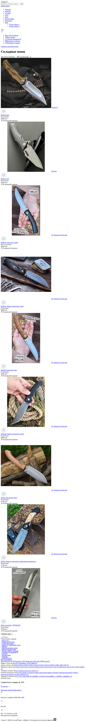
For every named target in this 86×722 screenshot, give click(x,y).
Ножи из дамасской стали (11, 645)
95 (67, 665)
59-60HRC (52, 676)
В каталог (4, 686)
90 (63, 665)
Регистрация (13, 35)
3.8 (36, 671)
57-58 (20, 676)
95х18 (17, 663)
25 (44, 667)
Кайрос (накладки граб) (9, 242)
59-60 (44, 676)
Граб (26, 672)
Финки (4, 646)
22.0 (33, 667)
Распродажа (6, 655)
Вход (7, 35)
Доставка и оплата (13, 43)
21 (24, 667)
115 (43, 665)
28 (62, 667)
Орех (19, 674)
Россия (46, 661)
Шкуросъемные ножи (10, 648)
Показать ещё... (7, 634)
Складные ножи (8, 643)
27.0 (57, 667)
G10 (20, 672)
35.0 (78, 667)
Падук (25, 674)
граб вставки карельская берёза (42, 672)
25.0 (48, 667)
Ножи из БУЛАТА (8, 642)
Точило (4, 654)
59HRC (60, 676)
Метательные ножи (9, 649)
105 (16, 665)
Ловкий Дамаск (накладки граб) (12, 434)
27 (53, 667)
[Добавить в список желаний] (4, 111)
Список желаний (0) (14, 39)
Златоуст (19, 661)
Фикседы (5, 640)
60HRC (68, 676)
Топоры (5, 657)
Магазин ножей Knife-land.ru (11, 690)
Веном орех (5, 115)
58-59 (30, 676)
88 (59, 665)
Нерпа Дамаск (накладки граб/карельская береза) (18, 561)
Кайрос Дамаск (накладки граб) (12, 306)
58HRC (37, 676)
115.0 (49, 665)
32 (70, 667)
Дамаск (25, 663)
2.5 (19, 671)
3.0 (27, 671)
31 (66, 667)
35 (74, 667)
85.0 (54, 665)
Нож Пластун (7, 658)
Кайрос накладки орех (9, 370)
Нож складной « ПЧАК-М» (10, 625)
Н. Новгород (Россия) (33, 661)
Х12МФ (33, 663)
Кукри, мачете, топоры (10, 651)
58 (25, 676)
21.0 (28, 667)
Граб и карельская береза (64, 672)
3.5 (31, 671)
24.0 (39, 667)
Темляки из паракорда (10, 652)
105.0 (22, 665)
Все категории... (6, 660)
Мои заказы (11, 37)
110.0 (38, 665)
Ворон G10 (5, 179)
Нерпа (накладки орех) (9, 498)
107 (27, 665)
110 (32, 665)
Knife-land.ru (5, 6)
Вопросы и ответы (13, 41)
